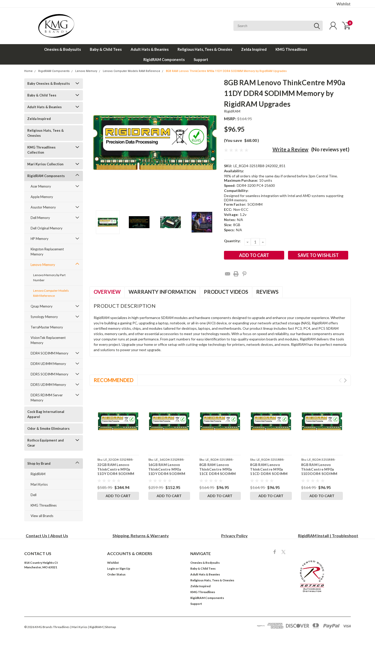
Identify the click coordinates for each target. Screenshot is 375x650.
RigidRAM (38, 474)
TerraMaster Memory (47, 327)
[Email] (227, 273)
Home (28, 71)
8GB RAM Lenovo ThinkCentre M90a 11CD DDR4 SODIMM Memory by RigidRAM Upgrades (269, 473)
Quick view (118, 421)
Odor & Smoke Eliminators (48, 428)
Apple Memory (42, 197)
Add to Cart (118, 496)
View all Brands (42, 516)
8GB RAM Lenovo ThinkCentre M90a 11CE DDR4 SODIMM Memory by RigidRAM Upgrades (218, 473)
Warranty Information (162, 292)
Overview (107, 292)
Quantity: (232, 241)
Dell (33, 495)
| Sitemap (109, 627)
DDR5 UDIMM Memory (48, 385)
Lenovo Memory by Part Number (49, 277)
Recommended (113, 380)
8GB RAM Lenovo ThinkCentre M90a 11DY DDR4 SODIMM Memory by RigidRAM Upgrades (226, 71)
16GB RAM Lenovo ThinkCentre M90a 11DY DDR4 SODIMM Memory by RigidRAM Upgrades (167, 473)
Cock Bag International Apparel (45, 414)
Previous (96, 142)
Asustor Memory (43, 207)
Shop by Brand (39, 463)
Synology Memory (44, 317)
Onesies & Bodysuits (62, 49)
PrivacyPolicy (234, 535)
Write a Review (290, 149)
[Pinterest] (244, 273)
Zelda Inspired (254, 49)
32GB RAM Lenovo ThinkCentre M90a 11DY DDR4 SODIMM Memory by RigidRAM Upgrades (116, 473)
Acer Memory (41, 186)
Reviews (267, 292)
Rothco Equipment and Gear (45, 442)
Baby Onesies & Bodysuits (48, 83)
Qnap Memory (42, 306)
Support (201, 59)
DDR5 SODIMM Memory (49, 374)
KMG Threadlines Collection (41, 149)
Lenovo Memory (86, 71)
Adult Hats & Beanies (150, 49)
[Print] (236, 273)
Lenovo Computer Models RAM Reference (131, 71)
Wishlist (343, 4)
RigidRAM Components (164, 59)
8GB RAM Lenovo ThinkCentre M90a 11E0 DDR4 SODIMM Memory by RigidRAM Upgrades (320, 473)
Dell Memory (40, 218)
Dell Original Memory (46, 228)
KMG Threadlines (291, 49)
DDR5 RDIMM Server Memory (47, 397)
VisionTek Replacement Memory (48, 340)
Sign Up (124, 568)
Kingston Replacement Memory (47, 251)
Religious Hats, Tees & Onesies (205, 49)
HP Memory (39, 239)
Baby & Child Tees (106, 49)
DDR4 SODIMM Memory (49, 353)
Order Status (116, 574)
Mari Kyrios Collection (45, 164)
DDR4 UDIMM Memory (48, 364)
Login (111, 568)
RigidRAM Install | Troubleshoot (328, 535)
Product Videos (226, 292)
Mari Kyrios (39, 484)
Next (214, 142)
